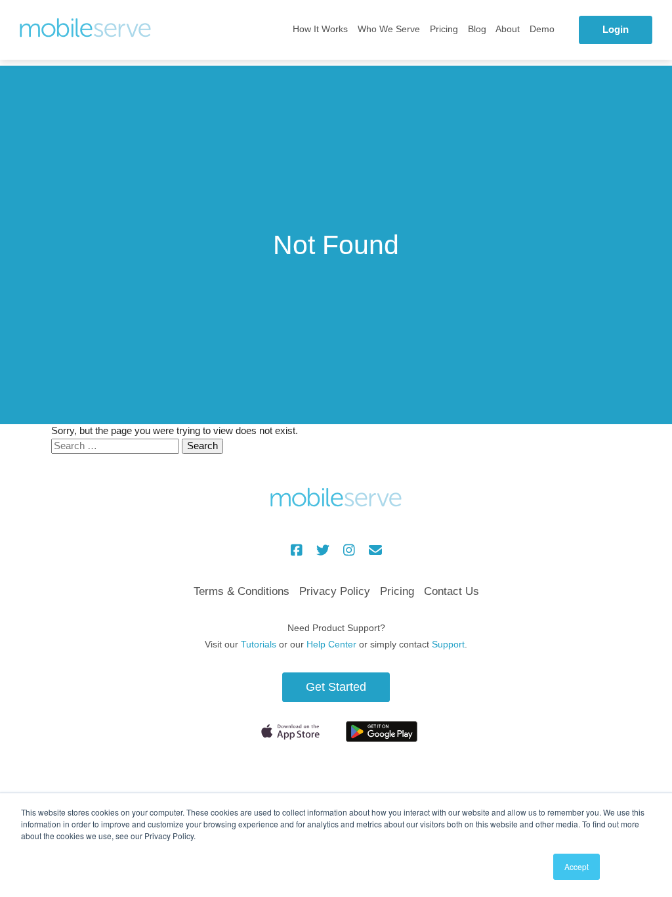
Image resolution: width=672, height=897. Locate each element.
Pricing (444, 29)
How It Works (320, 29)
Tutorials (258, 644)
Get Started (336, 686)
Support (448, 644)
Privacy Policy (334, 591)
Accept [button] (576, 866)
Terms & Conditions (241, 591)
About (507, 29)
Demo (542, 29)
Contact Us (451, 591)
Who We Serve (389, 29)
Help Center (331, 644)
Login (615, 29)
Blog (477, 29)
